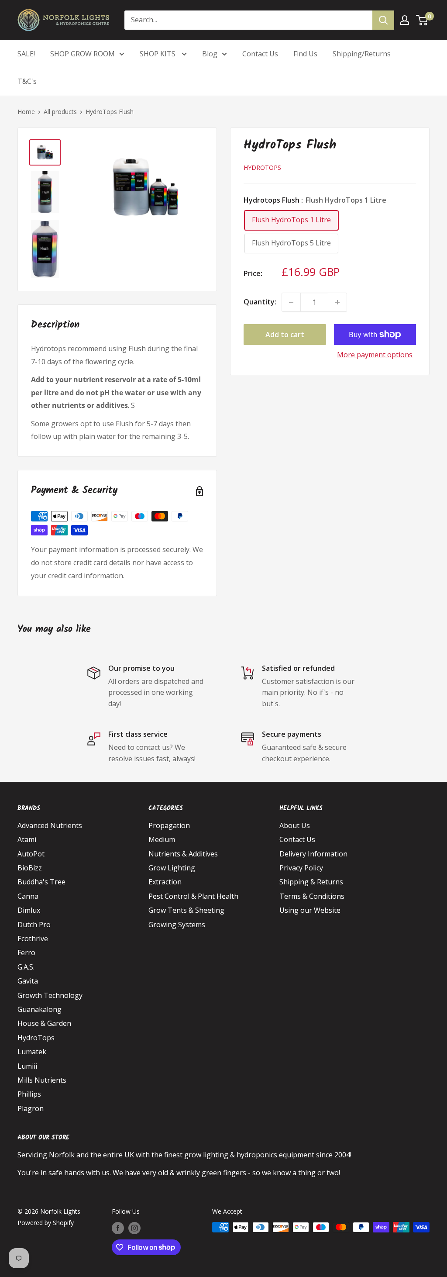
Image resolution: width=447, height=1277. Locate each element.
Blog (209, 54)
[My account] (404, 20)
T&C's (27, 81)
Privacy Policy (301, 868)
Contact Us (260, 54)
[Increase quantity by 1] (337, 302)
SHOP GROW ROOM (82, 54)
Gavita (27, 981)
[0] (422, 20)
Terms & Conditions (311, 896)
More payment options (375, 354)
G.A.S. (25, 967)
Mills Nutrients (41, 1080)
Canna (27, 896)
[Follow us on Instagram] (134, 1228)
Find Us (305, 54)
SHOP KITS (158, 54)
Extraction (165, 882)
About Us (294, 825)
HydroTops (262, 167)
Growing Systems (176, 924)
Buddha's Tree (41, 882)
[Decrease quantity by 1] (291, 302)
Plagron (30, 1108)
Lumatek (31, 1051)
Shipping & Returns (311, 882)
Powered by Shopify (45, 1222)
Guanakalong (39, 1009)
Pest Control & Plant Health (193, 896)
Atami (26, 839)
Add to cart (284, 334)
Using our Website (309, 910)
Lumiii (27, 1066)
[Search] (383, 20)
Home (26, 111)
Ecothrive (32, 938)
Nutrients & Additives (183, 854)
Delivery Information (313, 854)
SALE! (26, 54)
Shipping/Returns (362, 54)
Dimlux (28, 910)
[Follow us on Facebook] (118, 1228)
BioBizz (29, 868)
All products (60, 111)
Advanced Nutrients (49, 825)
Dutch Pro (34, 924)
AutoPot (31, 854)
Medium (161, 839)
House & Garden (44, 1023)
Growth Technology (50, 995)
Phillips (29, 1094)
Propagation (169, 825)
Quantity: (260, 302)
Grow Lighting (171, 868)
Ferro (26, 952)
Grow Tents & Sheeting (186, 910)
